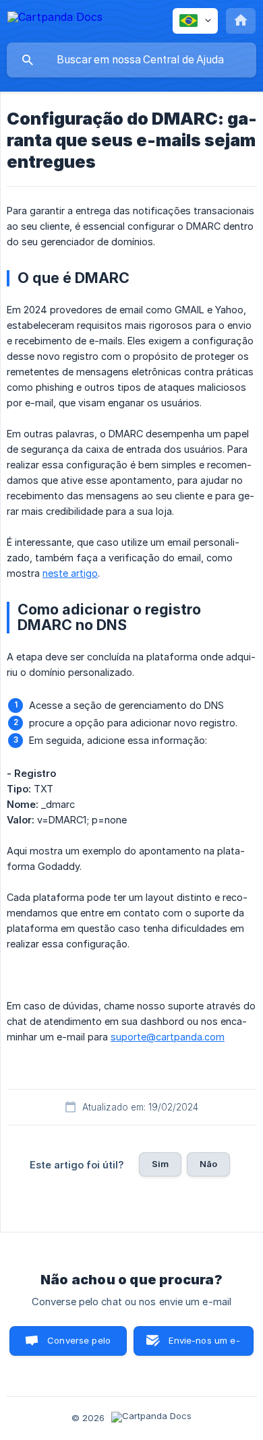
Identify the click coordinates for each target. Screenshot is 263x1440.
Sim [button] (160, 1163)
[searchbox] (131, 59)
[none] (55, 19)
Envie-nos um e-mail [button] (204, 1345)
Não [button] (208, 1163)
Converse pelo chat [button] (79, 1345)
